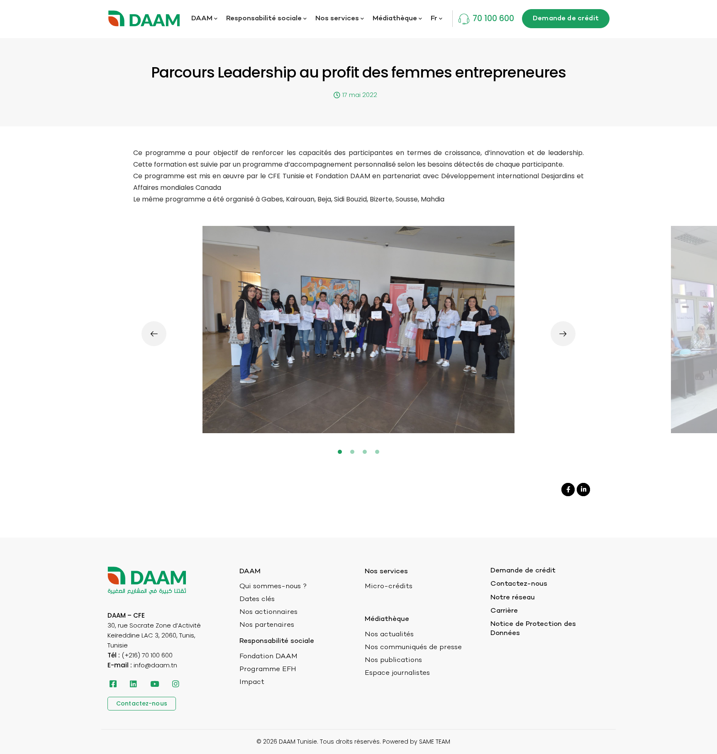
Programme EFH (267, 669)
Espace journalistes (397, 673)
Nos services (337, 19)
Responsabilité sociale (264, 19)
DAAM (201, 19)
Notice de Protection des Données (533, 629)
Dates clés (257, 599)
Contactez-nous (518, 584)
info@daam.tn (155, 665)
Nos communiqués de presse (413, 647)
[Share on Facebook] (568, 489)
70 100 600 (493, 18)
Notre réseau (512, 598)
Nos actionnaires (268, 612)
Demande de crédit (523, 571)
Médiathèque (395, 19)
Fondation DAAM (268, 656)
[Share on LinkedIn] (583, 489)
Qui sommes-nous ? (273, 586)
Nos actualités (389, 634)
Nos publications (393, 660)
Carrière (504, 611)
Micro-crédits (388, 586)
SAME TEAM (434, 741)
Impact (251, 682)
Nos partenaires (266, 625)
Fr (434, 19)
